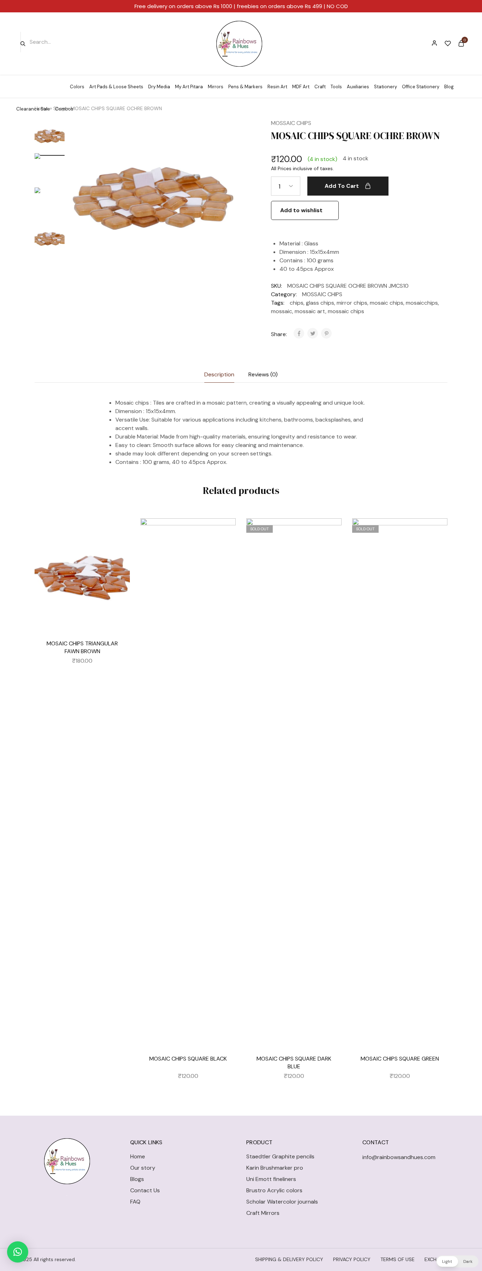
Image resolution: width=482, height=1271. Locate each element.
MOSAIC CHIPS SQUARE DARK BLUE (294, 1062)
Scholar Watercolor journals (282, 1201)
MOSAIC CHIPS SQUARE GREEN (400, 1058)
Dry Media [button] (159, 87)
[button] (17, 1252)
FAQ (135, 1201)
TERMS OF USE (397, 1259)
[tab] (219, 374)
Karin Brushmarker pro (274, 1167)
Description (219, 374)
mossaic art (310, 311)
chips (296, 302)
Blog (449, 87)
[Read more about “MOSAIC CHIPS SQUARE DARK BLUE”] (331, 550)
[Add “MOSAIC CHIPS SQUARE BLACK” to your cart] (225, 550)
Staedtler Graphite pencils (280, 1156)
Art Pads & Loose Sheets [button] (116, 87)
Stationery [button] (385, 87)
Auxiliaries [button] (358, 87)
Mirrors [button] (215, 87)
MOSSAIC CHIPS (291, 123)
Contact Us (145, 1190)
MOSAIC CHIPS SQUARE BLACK (188, 1058)
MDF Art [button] (300, 87)
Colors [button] (77, 87)
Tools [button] (336, 87)
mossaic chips (346, 311)
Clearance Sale (33, 109)
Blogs (137, 1179)
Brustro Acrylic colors (274, 1190)
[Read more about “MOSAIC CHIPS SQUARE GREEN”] (437, 550)
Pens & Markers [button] (245, 87)
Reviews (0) (263, 374)
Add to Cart (342, 186)
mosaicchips (422, 302)
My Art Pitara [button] (189, 87)
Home (137, 1156)
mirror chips (352, 302)
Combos (64, 109)
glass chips (320, 302)
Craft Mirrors (262, 1213)
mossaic (281, 311)
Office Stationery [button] (420, 87)
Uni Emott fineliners (271, 1179)
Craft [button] (320, 87)
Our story (142, 1167)
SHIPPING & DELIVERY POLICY (289, 1259)
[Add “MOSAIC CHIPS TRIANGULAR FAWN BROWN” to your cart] (119, 550)
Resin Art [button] (277, 87)
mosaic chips (386, 302)
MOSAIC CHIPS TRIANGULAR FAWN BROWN (82, 647)
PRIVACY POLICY (351, 1259)
